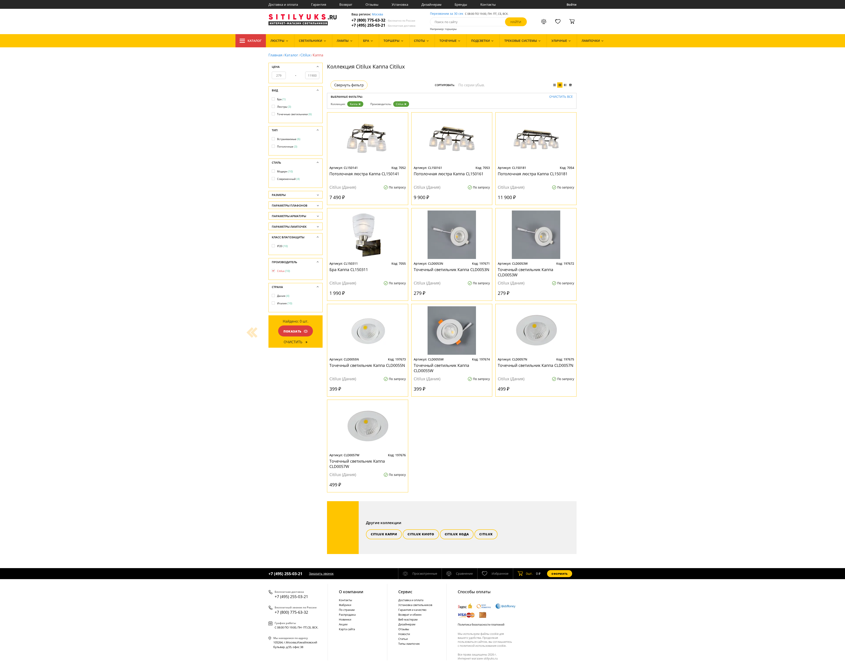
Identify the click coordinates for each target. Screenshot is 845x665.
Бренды (461, 4)
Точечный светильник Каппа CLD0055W (441, 368)
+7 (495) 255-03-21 (383, 25)
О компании (351, 591)
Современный (288, 179)
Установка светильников (415, 605)
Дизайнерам (431, 4)
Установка (400, 4)
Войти (572, 4)
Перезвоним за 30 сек (446, 14)
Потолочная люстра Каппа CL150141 (364, 173)
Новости (404, 634)
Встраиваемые (288, 139)
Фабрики (345, 605)
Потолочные (287, 146)
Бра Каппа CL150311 (348, 269)
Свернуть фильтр (349, 85)
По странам (347, 610)
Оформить (559, 573)
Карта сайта (347, 629)
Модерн (285, 171)
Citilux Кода (457, 534)
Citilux (305, 55)
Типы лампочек (409, 644)
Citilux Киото (421, 534)
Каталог (255, 41)
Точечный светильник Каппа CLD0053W (525, 272)
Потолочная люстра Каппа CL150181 (533, 173)
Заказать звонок (321, 573)
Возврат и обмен (409, 615)
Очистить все (561, 97)
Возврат (345, 4)
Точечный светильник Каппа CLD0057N (535, 365)
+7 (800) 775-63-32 (383, 20)
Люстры (284, 107)
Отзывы (372, 4)
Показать (292, 331)
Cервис (405, 591)
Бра (281, 99)
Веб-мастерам (408, 619)
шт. (529, 573)
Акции (343, 624)
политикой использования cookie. (483, 646)
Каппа (354, 104)
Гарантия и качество (412, 610)
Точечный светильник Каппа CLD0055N (367, 365)
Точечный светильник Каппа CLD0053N (451, 269)
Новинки (345, 619)
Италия (284, 303)
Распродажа (347, 615)
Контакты (488, 4)
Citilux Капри (384, 534)
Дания (283, 296)
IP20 (282, 246)
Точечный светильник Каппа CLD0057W (357, 463)
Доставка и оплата (283, 4)
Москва (377, 14)
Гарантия (318, 4)
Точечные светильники (294, 114)
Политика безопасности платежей (481, 624)
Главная (275, 55)
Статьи (403, 639)
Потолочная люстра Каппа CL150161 (448, 173)
